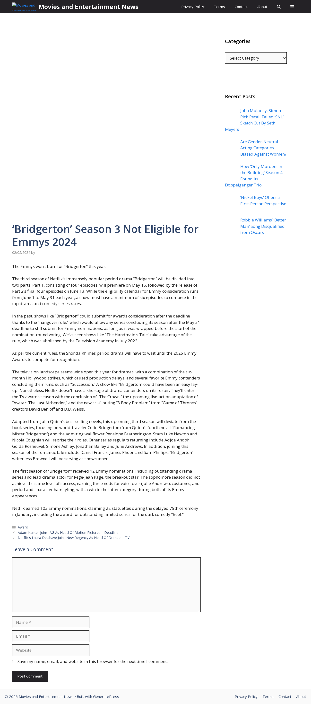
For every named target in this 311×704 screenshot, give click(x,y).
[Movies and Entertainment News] (24, 6)
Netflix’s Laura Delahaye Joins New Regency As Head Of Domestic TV (74, 537)
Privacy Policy (192, 6)
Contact (241, 6)
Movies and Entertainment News (88, 6)
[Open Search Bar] (278, 6)
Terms (219, 6)
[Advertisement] (256, 338)
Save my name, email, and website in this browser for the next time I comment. (92, 661)
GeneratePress (106, 696)
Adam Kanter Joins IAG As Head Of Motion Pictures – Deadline (68, 532)
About (262, 6)
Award (23, 527)
